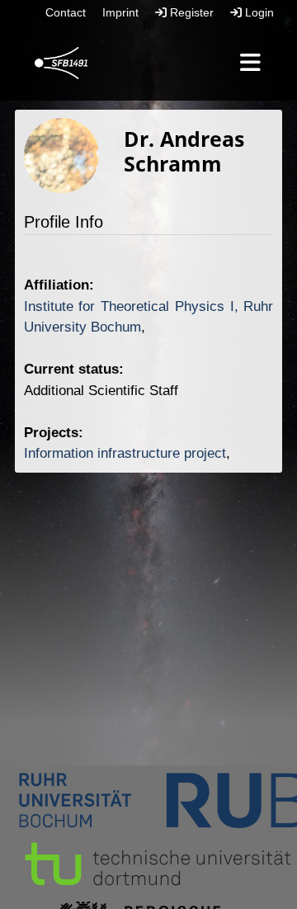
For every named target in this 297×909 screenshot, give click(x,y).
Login (258, 12)
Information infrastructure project (125, 453)
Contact (65, 12)
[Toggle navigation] (250, 63)
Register (190, 12)
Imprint (120, 12)
